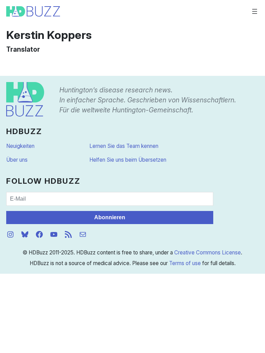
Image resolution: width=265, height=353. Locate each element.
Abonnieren (109, 217)
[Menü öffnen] (255, 11)
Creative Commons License (207, 252)
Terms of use (185, 263)
